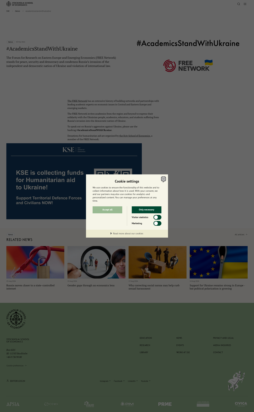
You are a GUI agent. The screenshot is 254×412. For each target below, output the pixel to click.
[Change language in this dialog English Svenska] (163, 179)
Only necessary (146, 209)
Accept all (107, 209)
